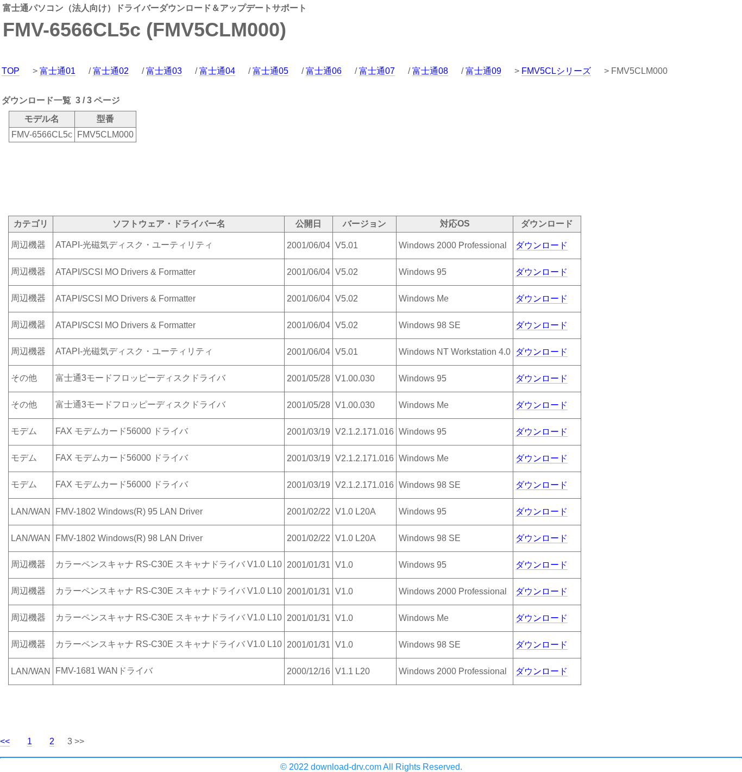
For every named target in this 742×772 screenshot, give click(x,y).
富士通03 (164, 71)
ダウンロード (541, 245)
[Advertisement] (197, 178)
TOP (11, 71)
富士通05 (270, 71)
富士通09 (483, 71)
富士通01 (58, 71)
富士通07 (377, 71)
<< (5, 741)
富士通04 (217, 71)
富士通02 (111, 71)
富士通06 (324, 71)
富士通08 (430, 71)
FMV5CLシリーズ (556, 71)
